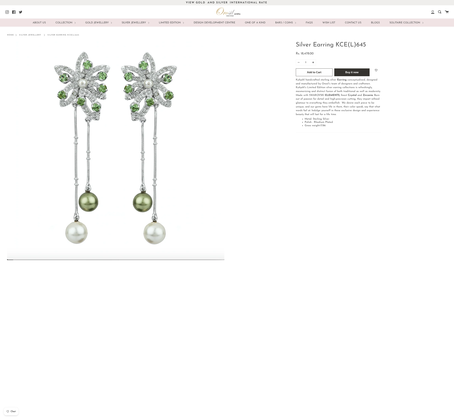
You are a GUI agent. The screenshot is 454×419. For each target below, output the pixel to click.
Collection (64, 22)
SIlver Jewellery (134, 22)
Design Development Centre (214, 22)
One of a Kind (255, 22)
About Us (39, 22)
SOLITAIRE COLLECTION (405, 22)
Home (10, 35)
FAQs (309, 22)
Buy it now (352, 72)
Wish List (328, 22)
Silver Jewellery (30, 35)
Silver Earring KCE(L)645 (63, 35)
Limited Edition (170, 22)
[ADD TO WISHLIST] (376, 70)
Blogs (375, 22)
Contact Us (353, 22)
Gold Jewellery (97, 22)
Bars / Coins (284, 22)
